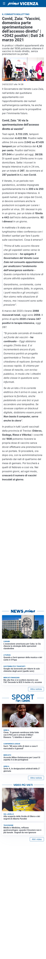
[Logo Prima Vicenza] (23, 4)
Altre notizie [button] (36, 689)
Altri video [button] (37, 839)
